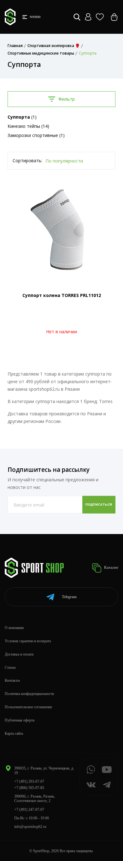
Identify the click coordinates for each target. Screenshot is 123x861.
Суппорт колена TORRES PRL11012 (61, 295)
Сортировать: (27, 160)
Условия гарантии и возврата (28, 641)
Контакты (12, 680)
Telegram (69, 597)
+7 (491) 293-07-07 (29, 781)
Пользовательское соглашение (28, 707)
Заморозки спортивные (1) (36, 135)
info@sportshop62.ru (30, 826)
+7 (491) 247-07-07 (29, 809)
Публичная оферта (19, 720)
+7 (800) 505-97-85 (29, 788)
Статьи (10, 667)
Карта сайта (14, 733)
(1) (22, 117)
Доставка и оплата (19, 654)
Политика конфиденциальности (29, 694)
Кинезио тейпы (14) (28, 126)
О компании (14, 628)
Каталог (110, 567)
